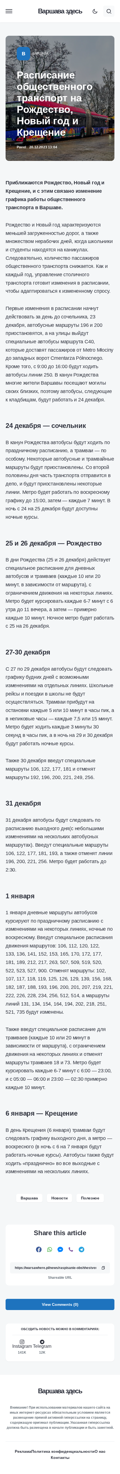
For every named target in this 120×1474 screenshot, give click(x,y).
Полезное (90, 1198)
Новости (59, 1198)
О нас (100, 1451)
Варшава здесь (60, 11)
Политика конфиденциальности (63, 1451)
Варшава (40, 54)
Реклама (23, 1451)
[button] (9, 11)
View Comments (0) (60, 1304)
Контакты (60, 1457)
